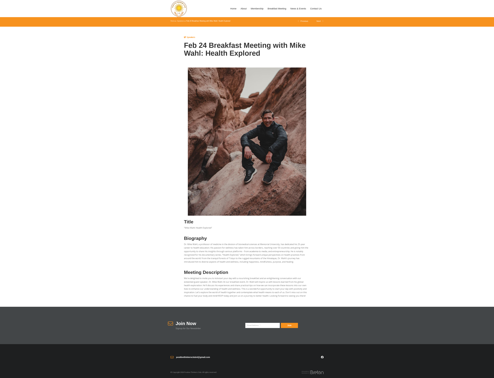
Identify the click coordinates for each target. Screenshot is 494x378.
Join (289, 325)
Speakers (191, 37)
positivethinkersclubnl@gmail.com (193, 357)
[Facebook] (322, 357)
